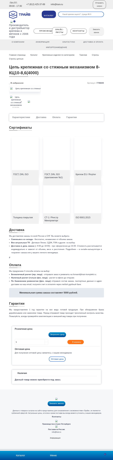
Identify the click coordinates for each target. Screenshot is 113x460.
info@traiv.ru (56, 432)
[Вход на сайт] (87, 6)
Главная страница (17, 55)
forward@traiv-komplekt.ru (84, 274)
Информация (55, 438)
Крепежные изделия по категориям (58, 55)
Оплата (56, 117)
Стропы (95, 55)
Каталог (33, 55)
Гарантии (71, 117)
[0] (11, 22)
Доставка (41, 117)
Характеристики (21, 117)
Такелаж (83, 55)
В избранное (17, 83)
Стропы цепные (16, 59)
